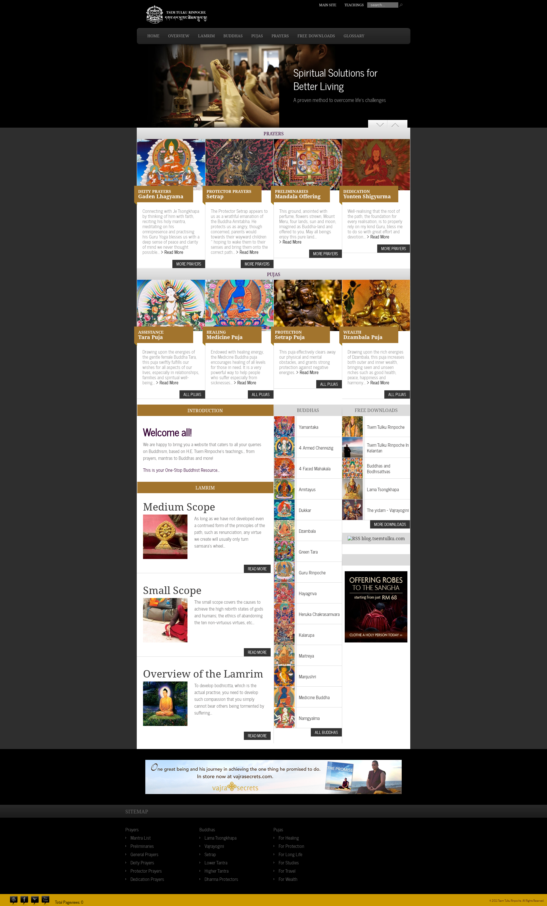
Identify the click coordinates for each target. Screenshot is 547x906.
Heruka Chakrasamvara (319, 614)
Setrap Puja (290, 335)
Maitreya (306, 655)
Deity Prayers (142, 862)
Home (153, 36)
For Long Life (290, 853)
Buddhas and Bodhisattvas (378, 468)
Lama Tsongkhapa (383, 489)
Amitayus (307, 489)
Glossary (354, 36)
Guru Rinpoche (312, 572)
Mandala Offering (298, 194)
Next (398, 124)
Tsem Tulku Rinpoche (386, 426)
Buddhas (233, 36)
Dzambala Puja (363, 335)
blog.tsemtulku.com (383, 538)
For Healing (289, 837)
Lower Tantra (216, 862)
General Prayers (144, 853)
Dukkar (305, 510)
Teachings (354, 5)
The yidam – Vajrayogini (388, 510)
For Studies (289, 862)
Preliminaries (142, 845)
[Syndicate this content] (354, 538)
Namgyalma (309, 718)
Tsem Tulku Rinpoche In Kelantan (388, 447)
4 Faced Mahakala (314, 468)
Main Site (327, 5)
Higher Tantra (216, 870)
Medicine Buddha (314, 697)
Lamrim (206, 36)
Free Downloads (316, 36)
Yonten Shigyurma (367, 194)
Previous (377, 124)
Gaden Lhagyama (160, 194)
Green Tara (308, 551)
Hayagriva (308, 593)
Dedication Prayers (147, 878)
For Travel (287, 870)
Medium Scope (179, 507)
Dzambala (307, 530)
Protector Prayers (146, 870)
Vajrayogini (214, 845)
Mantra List (140, 837)
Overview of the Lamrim (203, 674)
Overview (178, 36)
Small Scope (172, 590)
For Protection (291, 845)
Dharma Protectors (221, 878)
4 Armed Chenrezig (316, 447)
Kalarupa (306, 634)
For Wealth (288, 878)
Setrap (229, 194)
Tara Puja (151, 335)
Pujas (257, 36)
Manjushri (307, 676)
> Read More (172, 251)
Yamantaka (308, 426)
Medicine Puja (225, 335)
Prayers (280, 36)
